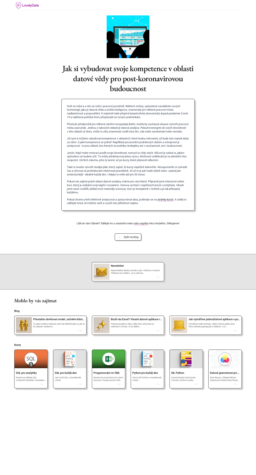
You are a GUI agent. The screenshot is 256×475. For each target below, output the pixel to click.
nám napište (141, 223)
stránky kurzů (165, 199)
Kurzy (17, 344)
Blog (17, 310)
